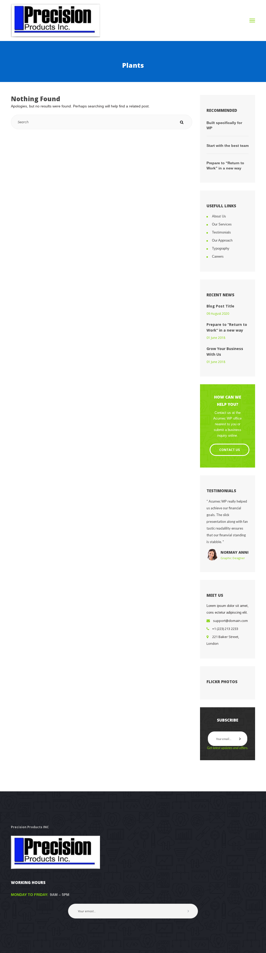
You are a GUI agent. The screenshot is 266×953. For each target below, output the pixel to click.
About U (219, 216)
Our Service (222, 224)
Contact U (229, 450)
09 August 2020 (218, 313)
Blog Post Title (220, 306)
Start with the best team (228, 145)
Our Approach (222, 240)
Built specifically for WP (224, 125)
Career (218, 256)
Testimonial (221, 232)
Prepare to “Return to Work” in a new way (225, 165)
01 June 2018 (216, 337)
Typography (220, 248)
